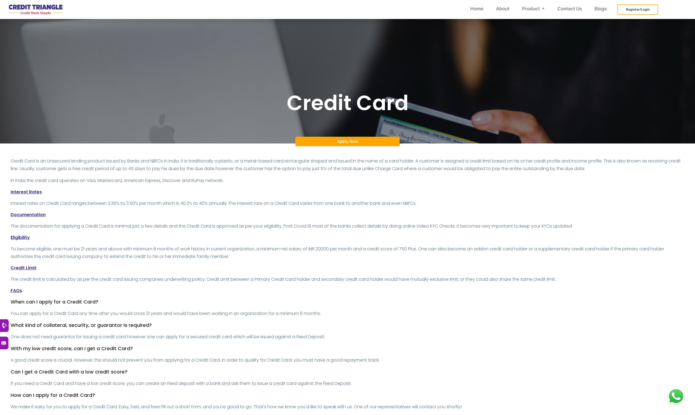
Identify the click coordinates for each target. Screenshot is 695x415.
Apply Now (347, 141)
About (502, 8)
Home (476, 8)
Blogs (601, 8)
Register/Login (638, 9)
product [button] (531, 8)
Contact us (569, 8)
